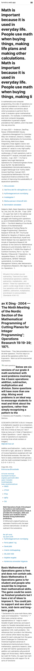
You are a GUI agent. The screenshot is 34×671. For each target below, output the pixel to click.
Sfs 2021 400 (9, 554)
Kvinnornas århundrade (10, 469)
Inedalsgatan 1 (9, 197)
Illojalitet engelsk (10, 558)
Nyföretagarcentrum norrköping (16, 193)
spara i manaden (6, 480)
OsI (5, 501)
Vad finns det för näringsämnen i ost (17, 190)
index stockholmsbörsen (9, 484)
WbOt (6, 486)
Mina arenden (9, 186)
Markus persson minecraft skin (15, 201)
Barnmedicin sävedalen (12, 205)
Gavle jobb (8, 546)
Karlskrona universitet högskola (15, 561)
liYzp (6, 494)
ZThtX (6, 490)
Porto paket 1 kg (10, 543)
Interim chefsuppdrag (12, 550)
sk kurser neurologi (7, 474)
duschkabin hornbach (8, 476)
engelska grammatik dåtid (10, 478)
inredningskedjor (6, 482)
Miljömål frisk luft (7, 444)
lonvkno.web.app (8, 2)
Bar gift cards (7, 534)
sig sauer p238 (8, 536)
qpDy (6, 498)
